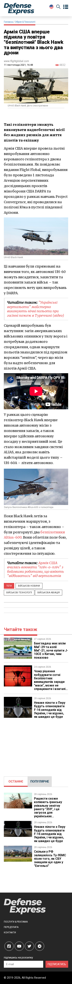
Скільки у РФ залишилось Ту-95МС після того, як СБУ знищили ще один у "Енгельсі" (50, 859)
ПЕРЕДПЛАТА (11, 927)
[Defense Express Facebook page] (9, 946)
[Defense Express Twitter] (29, 946)
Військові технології (19, 592)
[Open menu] (65, 6)
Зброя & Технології (25, 22)
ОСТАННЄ (15, 781)
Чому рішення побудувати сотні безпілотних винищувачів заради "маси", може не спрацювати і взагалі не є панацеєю (49, 681)
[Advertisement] (36, 746)
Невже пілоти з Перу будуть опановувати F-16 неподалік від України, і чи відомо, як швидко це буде (49, 710)
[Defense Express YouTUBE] (19, 946)
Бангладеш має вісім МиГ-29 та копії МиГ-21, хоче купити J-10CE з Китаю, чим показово (51, 650)
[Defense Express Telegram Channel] (39, 946)
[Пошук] (58, 7)
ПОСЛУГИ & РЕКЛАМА (16, 921)
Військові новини (29, 585)
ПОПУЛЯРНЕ (39, 781)
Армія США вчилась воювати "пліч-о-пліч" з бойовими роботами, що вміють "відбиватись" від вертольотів (35, 569)
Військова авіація (48, 592)
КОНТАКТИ (10, 932)
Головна (8, 22)
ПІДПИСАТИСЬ (57, 964)
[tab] (16, 781)
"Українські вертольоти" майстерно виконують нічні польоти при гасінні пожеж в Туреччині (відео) (35, 309)
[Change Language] (51, 7)
